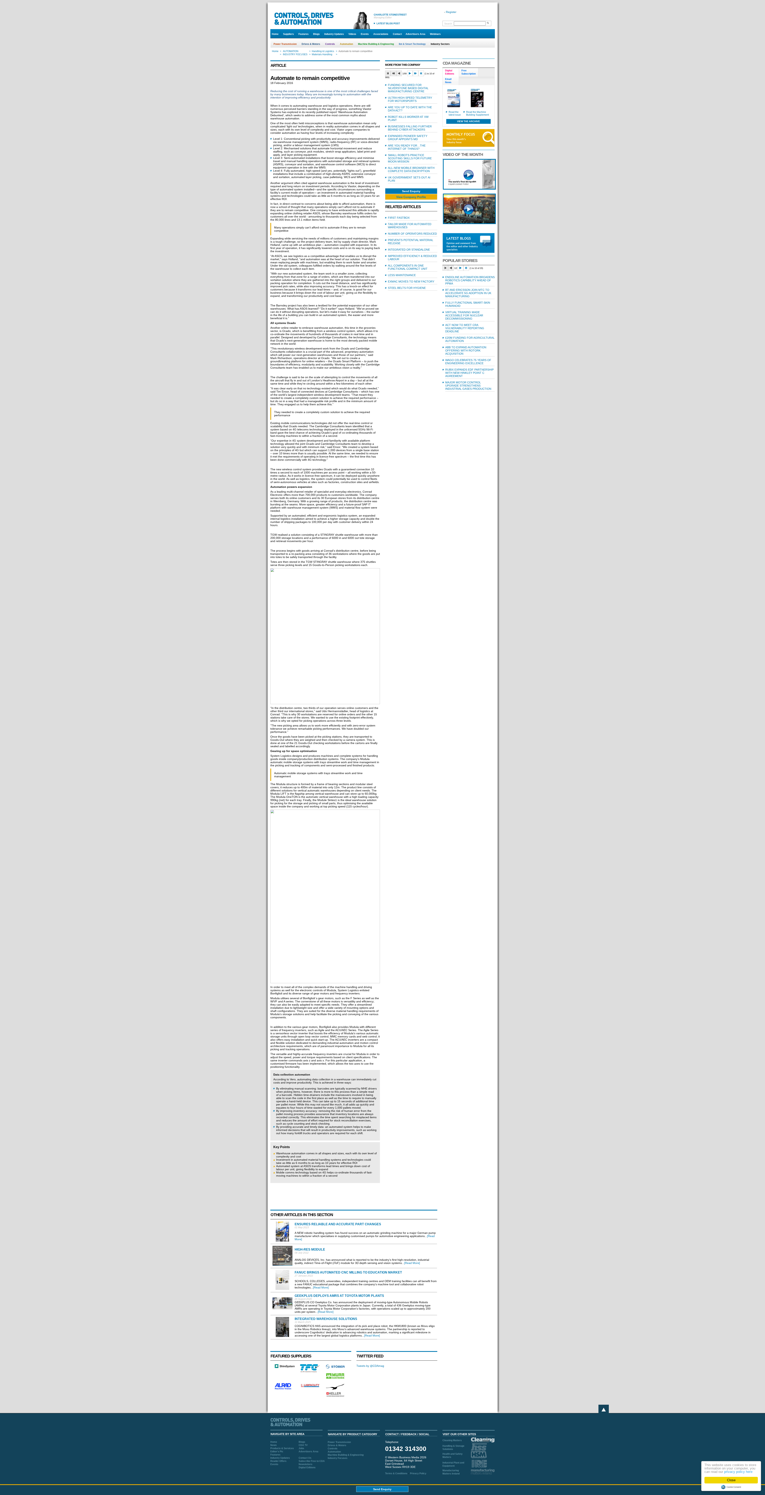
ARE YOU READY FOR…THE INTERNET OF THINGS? (407, 147)
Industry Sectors (440, 44)
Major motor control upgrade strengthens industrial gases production (468, 385)
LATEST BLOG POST (388, 23)
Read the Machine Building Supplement (477, 113)
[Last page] (421, 73)
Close (731, 1480)
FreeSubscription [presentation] (468, 72)
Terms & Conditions (396, 1473)
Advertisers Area (415, 34)
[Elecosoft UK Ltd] (285, 1367)
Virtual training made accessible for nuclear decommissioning (464, 315)
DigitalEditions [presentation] (449, 72)
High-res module (310, 1249)
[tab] (451, 72)
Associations (380, 34)
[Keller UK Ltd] (335, 1396)
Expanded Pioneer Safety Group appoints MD (407, 137)
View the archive (468, 121)
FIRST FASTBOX (399, 217)
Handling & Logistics (323, 51)
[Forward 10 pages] (415, 73)
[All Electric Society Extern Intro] (469, 223)
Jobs (301, 1448)
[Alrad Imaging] (285, 1389)
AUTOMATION (290, 51)
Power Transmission (285, 44)
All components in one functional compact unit (408, 267)
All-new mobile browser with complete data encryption (411, 169)
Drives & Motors (311, 44)
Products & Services (282, 1448)
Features (303, 34)
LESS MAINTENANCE (402, 275)
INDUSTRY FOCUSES (295, 54)
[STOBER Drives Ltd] (335, 1367)
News (273, 1445)
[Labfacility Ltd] (310, 1387)
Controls (330, 44)
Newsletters (305, 1464)
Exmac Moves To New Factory (411, 281)
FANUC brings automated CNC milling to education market (348, 1272)
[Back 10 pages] (393, 73)
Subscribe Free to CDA (312, 1461)
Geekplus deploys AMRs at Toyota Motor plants (339, 1295)
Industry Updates (334, 34)
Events (365, 34)
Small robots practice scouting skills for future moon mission (410, 158)
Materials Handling (322, 54)
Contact (397, 34)
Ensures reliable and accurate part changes (338, 1224)
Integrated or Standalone (409, 249)
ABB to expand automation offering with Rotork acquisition (465, 350)
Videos (352, 34)
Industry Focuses (337, 1458)
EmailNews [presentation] (448, 81)
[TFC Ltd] (310, 1371)
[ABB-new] (469, 188)
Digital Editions (307, 1467)
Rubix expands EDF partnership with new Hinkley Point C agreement (469, 373)
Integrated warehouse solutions (326, 1319)
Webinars (435, 34)
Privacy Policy (418, 1473)
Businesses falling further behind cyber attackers (410, 128)
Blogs (316, 34)
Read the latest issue (455, 113)
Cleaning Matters (452, 1440)
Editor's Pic (276, 1451)
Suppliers (288, 34)
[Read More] (412, 1263)
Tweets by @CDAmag (370, 1365)
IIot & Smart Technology (412, 44)
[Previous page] (399, 73)
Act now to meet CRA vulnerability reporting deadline (464, 328)
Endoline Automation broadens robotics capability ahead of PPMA (470, 280)
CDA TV (303, 1445)
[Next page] (410, 73)
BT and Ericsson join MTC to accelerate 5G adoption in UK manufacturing (468, 293)
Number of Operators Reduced (412, 233)
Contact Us (305, 1458)
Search (448, 23)
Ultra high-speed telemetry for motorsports (410, 99)
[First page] (388, 73)
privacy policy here (738, 1472)
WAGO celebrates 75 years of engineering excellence (468, 361)
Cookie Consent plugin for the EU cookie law (731, 1487)
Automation (346, 44)
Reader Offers (278, 1461)
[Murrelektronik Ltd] (335, 1379)
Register (451, 12)
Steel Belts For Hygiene (407, 287)
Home (275, 34)
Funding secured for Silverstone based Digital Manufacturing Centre (408, 88)
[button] (411, 191)
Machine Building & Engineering (376, 44)
